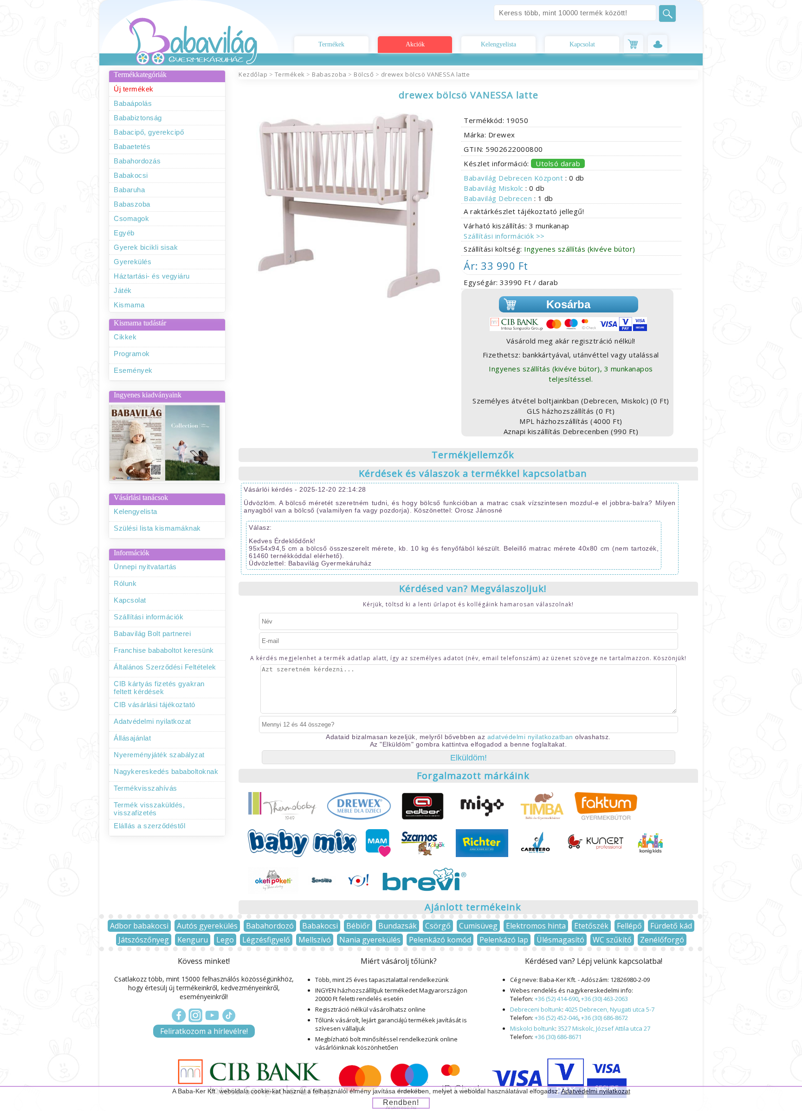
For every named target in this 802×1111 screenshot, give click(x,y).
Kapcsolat (582, 44)
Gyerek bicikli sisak (146, 247)
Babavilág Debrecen (499, 198)
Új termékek (134, 89)
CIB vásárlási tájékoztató (154, 704)
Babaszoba (132, 204)
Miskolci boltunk (532, 1028)
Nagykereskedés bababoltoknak (166, 771)
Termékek (331, 44)
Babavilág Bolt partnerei (152, 633)
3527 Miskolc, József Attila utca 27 (604, 1028)
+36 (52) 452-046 (556, 1018)
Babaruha (129, 190)
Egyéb (124, 233)
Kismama (129, 305)
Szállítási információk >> (504, 235)
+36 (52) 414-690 (556, 998)
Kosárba (568, 304)
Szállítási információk (148, 617)
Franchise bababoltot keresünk (164, 650)
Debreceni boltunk (536, 1009)
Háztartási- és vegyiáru (152, 276)
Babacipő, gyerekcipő (149, 132)
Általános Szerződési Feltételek (165, 667)
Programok (132, 353)
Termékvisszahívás (145, 788)
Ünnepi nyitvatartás (145, 567)
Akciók (415, 44)
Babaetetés (132, 146)
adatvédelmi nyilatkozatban (530, 737)
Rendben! (401, 1102)
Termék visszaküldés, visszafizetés (149, 809)
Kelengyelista (498, 44)
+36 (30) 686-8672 (604, 1018)
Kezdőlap (253, 74)
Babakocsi (131, 175)
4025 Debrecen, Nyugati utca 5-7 (609, 1009)
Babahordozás (137, 161)
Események (133, 370)
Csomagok (131, 218)
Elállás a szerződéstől (149, 826)
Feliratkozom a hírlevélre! (204, 1031)
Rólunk (125, 583)
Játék (123, 290)
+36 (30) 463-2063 (604, 998)
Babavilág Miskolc (494, 188)
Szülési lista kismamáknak (157, 528)
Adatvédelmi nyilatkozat (152, 721)
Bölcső (364, 74)
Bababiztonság (138, 118)
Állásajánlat (132, 738)
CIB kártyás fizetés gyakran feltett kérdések (159, 687)
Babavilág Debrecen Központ (514, 177)
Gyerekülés (132, 262)
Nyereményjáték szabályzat (159, 755)
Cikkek (125, 337)
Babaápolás (133, 103)
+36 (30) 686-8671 (558, 1037)
